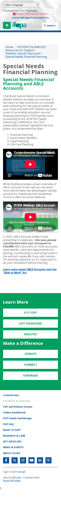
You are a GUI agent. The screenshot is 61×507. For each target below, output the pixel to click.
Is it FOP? (30, 312)
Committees (11, 395)
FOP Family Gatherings (17, 418)
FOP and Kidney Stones (17, 406)
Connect (30, 365)
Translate (31, 11)
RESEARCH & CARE (14, 435)
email (21, 472)
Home (9, 47)
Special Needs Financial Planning (26, 57)
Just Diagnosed (30, 323)
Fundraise (30, 375)
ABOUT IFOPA (11, 453)
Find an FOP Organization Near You (30, 17)
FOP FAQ (8, 424)
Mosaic (16, 477)
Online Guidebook (14, 412)
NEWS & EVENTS (13, 447)
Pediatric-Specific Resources (23, 53)
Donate (30, 354)
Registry (30, 334)
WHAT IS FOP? (12, 430)
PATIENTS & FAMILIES (31, 47)
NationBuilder (12, 481)
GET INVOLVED (12, 441)
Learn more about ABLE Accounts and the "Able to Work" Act (30, 270)
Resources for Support (20, 50)
